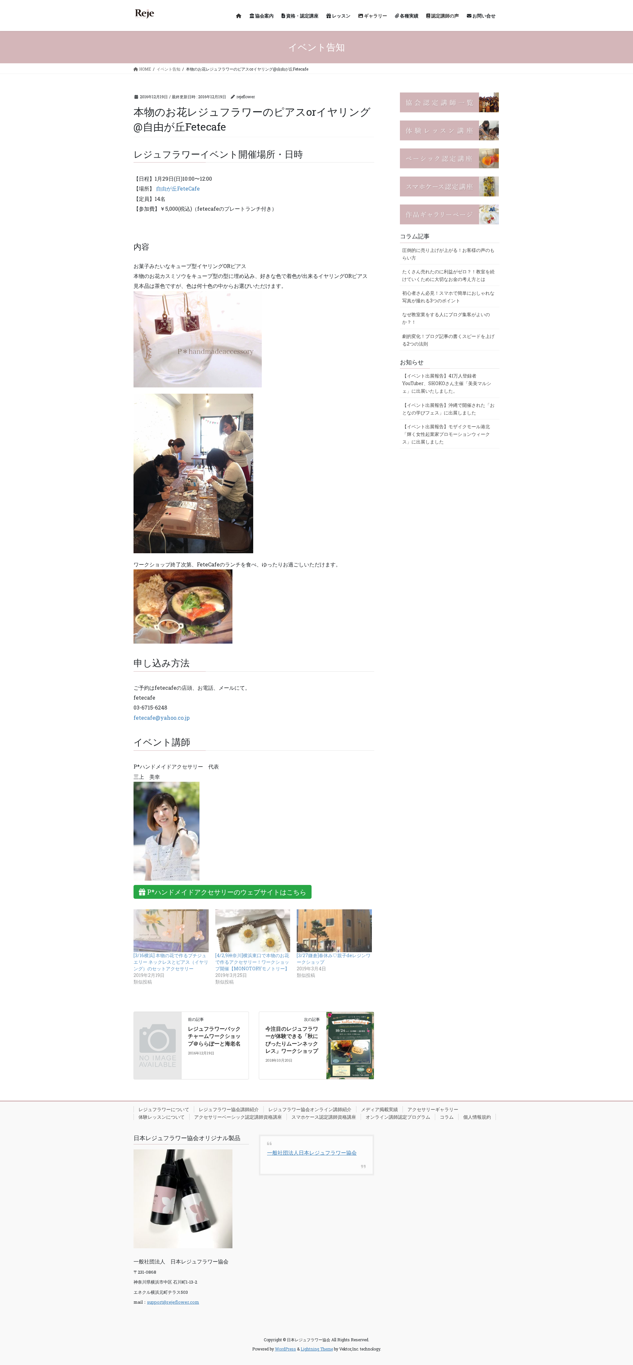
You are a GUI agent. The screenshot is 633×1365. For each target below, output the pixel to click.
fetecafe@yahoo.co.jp (162, 717)
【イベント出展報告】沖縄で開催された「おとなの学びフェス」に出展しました (448, 409)
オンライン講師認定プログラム (398, 1117)
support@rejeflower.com (173, 1302)
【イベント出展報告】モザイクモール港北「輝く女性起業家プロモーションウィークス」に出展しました (446, 434)
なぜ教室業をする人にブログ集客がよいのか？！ (446, 318)
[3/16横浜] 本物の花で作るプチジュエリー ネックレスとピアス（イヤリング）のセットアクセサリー (171, 962)
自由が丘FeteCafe (178, 188)
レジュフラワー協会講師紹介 (229, 1109)
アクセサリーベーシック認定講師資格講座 (238, 1117)
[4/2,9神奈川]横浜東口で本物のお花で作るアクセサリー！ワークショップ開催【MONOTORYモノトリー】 (252, 962)
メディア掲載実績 (379, 1109)
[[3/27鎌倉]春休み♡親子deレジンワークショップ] (334, 930)
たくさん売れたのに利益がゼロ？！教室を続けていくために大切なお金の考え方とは (448, 275)
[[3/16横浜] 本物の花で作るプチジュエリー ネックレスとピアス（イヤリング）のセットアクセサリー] (171, 930)
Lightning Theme (317, 1348)
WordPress (285, 1348)
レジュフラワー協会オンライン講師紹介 (309, 1109)
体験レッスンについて (161, 1117)
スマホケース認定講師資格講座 (323, 1117)
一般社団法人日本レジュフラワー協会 (312, 1152)
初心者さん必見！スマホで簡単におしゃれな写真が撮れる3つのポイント (448, 297)
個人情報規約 (477, 1117)
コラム (447, 1117)
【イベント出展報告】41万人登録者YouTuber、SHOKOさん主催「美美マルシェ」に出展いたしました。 (446, 383)
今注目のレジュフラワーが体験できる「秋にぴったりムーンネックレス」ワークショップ (291, 1039)
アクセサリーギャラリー (432, 1109)
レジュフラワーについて (163, 1109)
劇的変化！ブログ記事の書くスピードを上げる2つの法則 (448, 340)
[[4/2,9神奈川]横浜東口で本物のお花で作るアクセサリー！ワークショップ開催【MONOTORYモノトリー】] (252, 930)
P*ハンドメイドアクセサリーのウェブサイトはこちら (225, 892)
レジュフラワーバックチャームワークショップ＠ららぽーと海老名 (214, 1036)
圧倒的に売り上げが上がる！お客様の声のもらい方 (448, 254)
